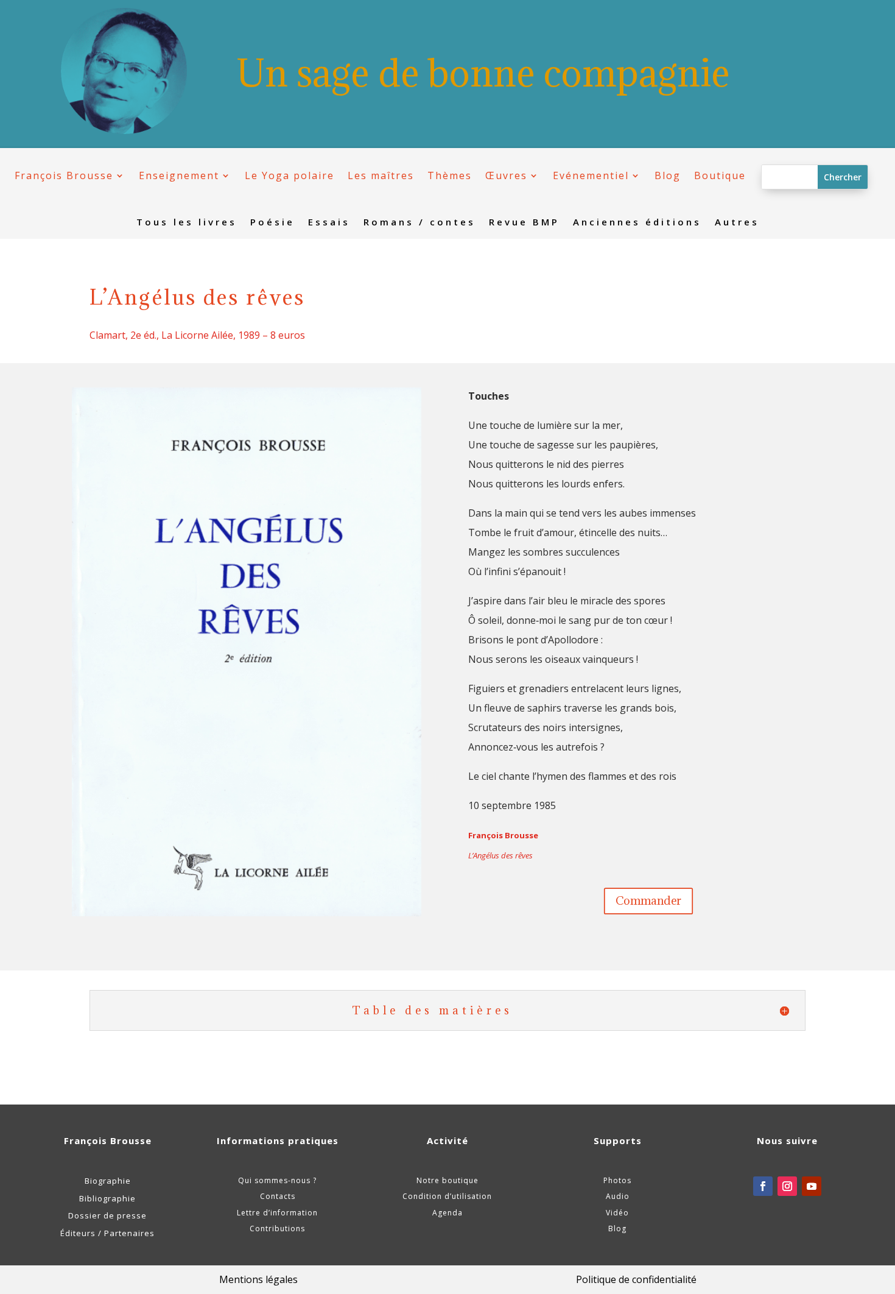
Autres (737, 222)
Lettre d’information (277, 1212)
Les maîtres (381, 175)
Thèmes (449, 175)
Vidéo (617, 1212)
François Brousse (64, 175)
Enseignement (179, 175)
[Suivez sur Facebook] (763, 1186)
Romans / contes (419, 222)
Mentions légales (258, 1279)
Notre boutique (447, 1180)
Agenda (447, 1212)
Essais (329, 222)
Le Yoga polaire (289, 175)
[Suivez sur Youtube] (811, 1186)
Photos (617, 1180)
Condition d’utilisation (447, 1196)
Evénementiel (591, 175)
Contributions (277, 1228)
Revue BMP (524, 222)
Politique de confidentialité (636, 1279)
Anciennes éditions (637, 222)
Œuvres (506, 175)
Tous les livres (186, 222)
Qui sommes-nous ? (277, 1180)
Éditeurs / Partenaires (107, 1233)
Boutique (720, 175)
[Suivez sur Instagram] (787, 1186)
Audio (618, 1196)
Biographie (108, 1180)
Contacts (277, 1196)
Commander (648, 901)
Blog (668, 175)
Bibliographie (107, 1198)
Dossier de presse (107, 1215)
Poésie (272, 222)
